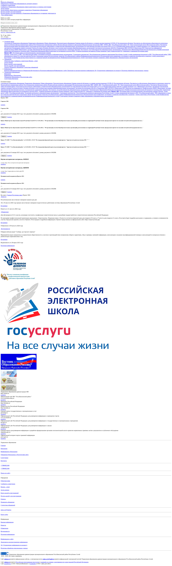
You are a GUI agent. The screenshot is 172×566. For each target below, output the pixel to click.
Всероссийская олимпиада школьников (60, 85)
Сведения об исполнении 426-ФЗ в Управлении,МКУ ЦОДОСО (95, 88)
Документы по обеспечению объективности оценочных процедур (150, 83)
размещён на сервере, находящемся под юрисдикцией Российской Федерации (64, 562)
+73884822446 (5, 465)
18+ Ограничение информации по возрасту (14, 545)
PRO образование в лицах (163, 93)
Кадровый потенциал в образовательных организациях (42, 93)
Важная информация (10, 70)
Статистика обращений (31, 67)
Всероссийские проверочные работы (12, 85)
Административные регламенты (48, 91)
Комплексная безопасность (116, 89)
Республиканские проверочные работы (36, 85)
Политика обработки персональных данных (14, 548)
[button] (9, 41)
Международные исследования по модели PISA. (23, 91)
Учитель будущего (17, 88)
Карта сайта (4, 514)
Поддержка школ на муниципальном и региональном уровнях (139, 91)
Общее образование (47, 83)
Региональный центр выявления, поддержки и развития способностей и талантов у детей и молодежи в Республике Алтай (122, 94)
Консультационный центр (129, 85)
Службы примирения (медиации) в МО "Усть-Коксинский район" (134, 93)
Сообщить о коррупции (26, 6)
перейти (3, 164)
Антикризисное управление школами (36, 89)
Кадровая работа (10, 86)
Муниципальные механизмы (81, 85)
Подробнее (4, 206)
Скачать (9, 117)
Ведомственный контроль (17, 89)
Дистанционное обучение (121, 83)
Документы (153, 85)
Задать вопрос (24, 9)
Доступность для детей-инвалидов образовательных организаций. (68, 89)
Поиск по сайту (5, 473)
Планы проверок (64, 91)
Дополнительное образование (62, 83)
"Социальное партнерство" (67, 93)
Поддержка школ (106, 91)
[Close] (1, 111)
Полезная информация (47, 70)
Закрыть (3, 117)
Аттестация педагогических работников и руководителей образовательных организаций (43, 86)
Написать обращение (19, 2)
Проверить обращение (17, 67)
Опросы (7, 67)
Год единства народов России (10, 94)
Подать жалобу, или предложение (28, 12)
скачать (3, 105)
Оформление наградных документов (148, 86)
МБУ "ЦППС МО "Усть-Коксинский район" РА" (105, 85)
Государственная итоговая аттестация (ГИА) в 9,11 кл (86, 86)
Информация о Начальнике (9, 451)
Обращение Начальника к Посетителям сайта (14, 454)
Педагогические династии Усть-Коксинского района (48, 94)
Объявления (27, 70)
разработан (7, 563)
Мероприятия (103, 89)
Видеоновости (35, 70)
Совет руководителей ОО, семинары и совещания (85, 91)
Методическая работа (143, 85)
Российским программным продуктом (27, 562)
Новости (20, 70)
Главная (9, 195)
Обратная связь (9, 61)
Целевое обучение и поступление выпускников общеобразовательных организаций (49, 88)
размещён (33, 563)
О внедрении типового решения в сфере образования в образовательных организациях (86, 96)
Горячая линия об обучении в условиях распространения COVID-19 (92, 83)
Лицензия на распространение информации (14, 542)
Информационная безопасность (74, 94)
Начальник (7, 74)
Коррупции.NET (120, 88)
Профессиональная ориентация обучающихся (139, 89)
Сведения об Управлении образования (12, 83)
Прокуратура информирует (134, 88)
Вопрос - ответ (33, 61)
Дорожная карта (94, 89)
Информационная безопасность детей (47, 96)
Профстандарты (147, 88)
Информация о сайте (60, 70)
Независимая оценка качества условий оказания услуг (120, 86)
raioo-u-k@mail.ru (6, 510)
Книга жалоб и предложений (13, 64)
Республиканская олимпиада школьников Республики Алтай (95, 93)
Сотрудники (8, 78)
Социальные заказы (25, 94)
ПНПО (155, 88)
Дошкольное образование (32, 83)
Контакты (15, 78)
